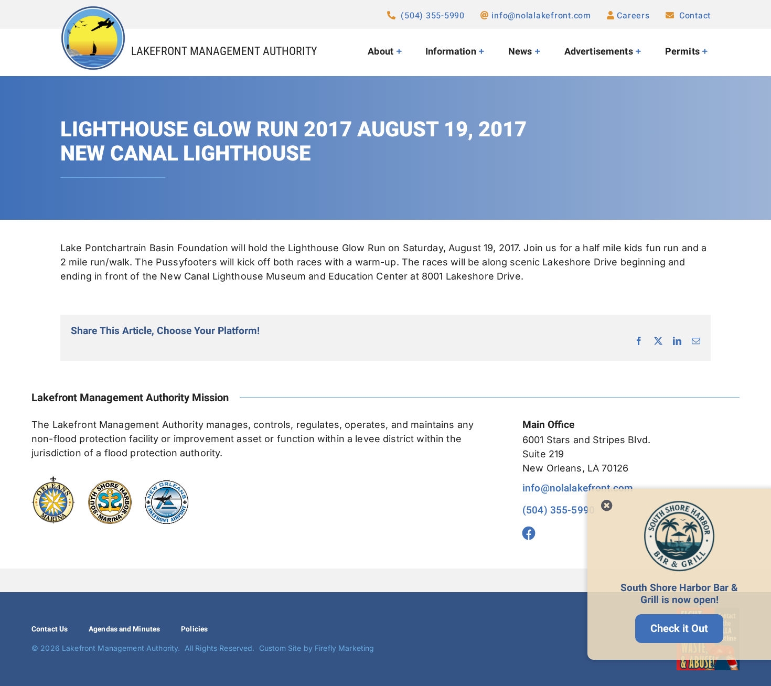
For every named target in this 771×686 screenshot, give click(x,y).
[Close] (607, 505)
